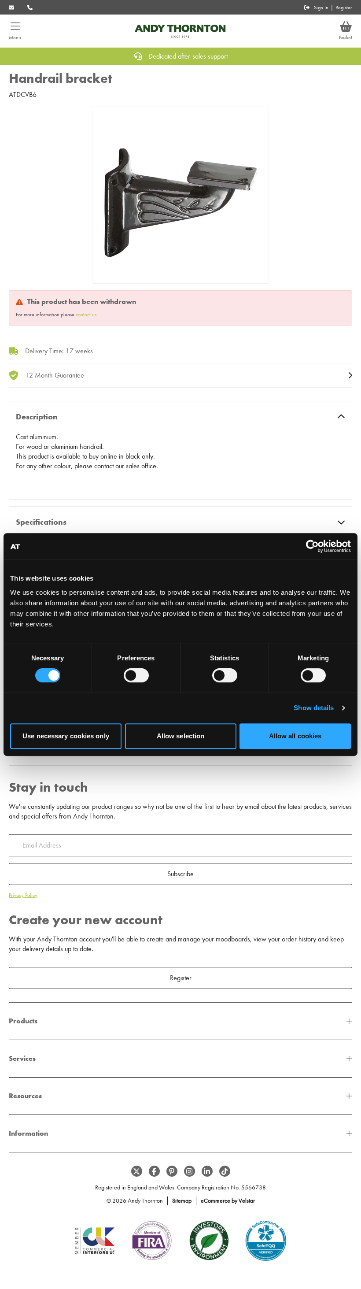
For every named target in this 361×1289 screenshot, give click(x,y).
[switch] (136, 675)
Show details (314, 707)
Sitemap (182, 1200)
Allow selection (181, 736)
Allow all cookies (295, 736)
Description (37, 417)
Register (343, 7)
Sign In (321, 7)
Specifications (41, 522)
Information (28, 1133)
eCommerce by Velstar (228, 1200)
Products (23, 1021)
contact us (86, 314)
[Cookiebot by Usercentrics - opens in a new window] (312, 546)
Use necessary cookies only (65, 736)
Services (22, 1058)
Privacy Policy (23, 895)
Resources (25, 1096)
